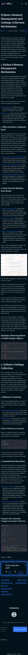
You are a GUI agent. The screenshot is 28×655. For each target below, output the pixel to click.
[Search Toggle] (22, 3)
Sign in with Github (21, 629)
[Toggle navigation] (26, 3)
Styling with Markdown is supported (4, 629)
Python (9, 557)
